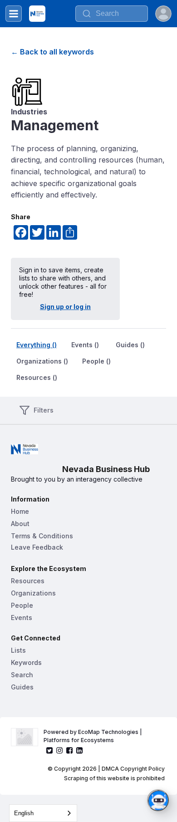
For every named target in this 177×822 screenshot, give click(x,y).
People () (96, 361)
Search (22, 675)
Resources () (36, 377)
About (20, 523)
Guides (22, 687)
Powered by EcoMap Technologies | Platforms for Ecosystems (93, 735)
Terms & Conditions (42, 536)
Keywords (26, 662)
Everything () (36, 345)
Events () (85, 345)
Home (20, 511)
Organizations (33, 593)
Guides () (130, 345)
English (24, 813)
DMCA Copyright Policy (133, 768)
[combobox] (43, 813)
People (22, 605)
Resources (27, 581)
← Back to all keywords (52, 51)
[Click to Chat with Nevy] (158, 800)
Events (21, 617)
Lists (18, 650)
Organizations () (42, 361)
